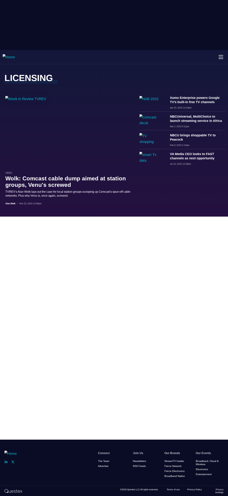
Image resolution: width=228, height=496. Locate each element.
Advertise (103, 466)
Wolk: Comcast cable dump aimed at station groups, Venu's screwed (65, 181)
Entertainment (204, 474)
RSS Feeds (139, 466)
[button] (220, 57)
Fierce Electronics (174, 471)
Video (8, 173)
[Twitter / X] (14, 462)
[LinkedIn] (7, 462)
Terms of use (173, 489)
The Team (103, 461)
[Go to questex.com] (13, 491)
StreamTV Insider (174, 461)
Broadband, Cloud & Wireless (207, 463)
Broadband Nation (174, 476)
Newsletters (139, 461)
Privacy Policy (194, 489)
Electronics (202, 469)
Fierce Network (173, 466)
